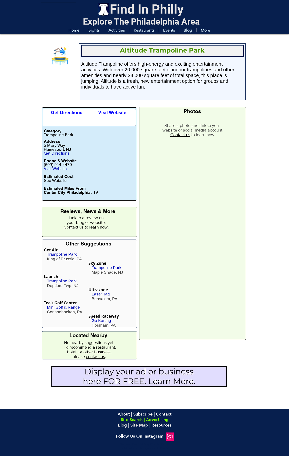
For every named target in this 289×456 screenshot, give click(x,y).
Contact (164, 414)
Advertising (157, 419)
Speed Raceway (103, 316)
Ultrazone (98, 289)
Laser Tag (101, 294)
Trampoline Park (62, 254)
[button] (94, 30)
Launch (51, 276)
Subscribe (143, 414)
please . (89, 356)
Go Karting (101, 320)
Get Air (51, 250)
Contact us (74, 227)
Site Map (139, 425)
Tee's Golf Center (60, 303)
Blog (122, 425)
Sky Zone (97, 263)
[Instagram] (170, 436)
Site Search (132, 419)
